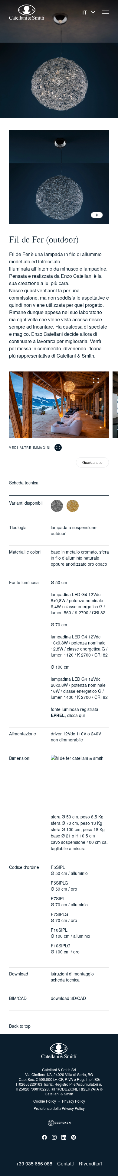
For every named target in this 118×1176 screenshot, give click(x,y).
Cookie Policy (44, 1101)
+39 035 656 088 (34, 1163)
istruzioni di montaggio (72, 974)
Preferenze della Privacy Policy (59, 1108)
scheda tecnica (65, 980)
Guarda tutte (92, 462)
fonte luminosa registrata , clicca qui (74, 712)
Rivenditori (90, 1163)
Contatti (65, 1163)
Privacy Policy (71, 1101)
